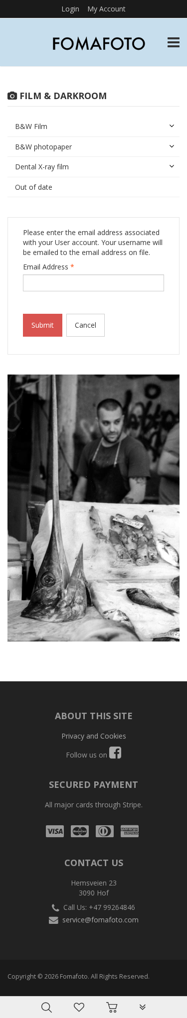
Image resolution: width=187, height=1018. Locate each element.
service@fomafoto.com (100, 919)
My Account (106, 8)
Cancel (85, 325)
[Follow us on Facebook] (115, 755)
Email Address (48, 266)
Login (70, 8)
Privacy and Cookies (93, 736)
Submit (42, 325)
